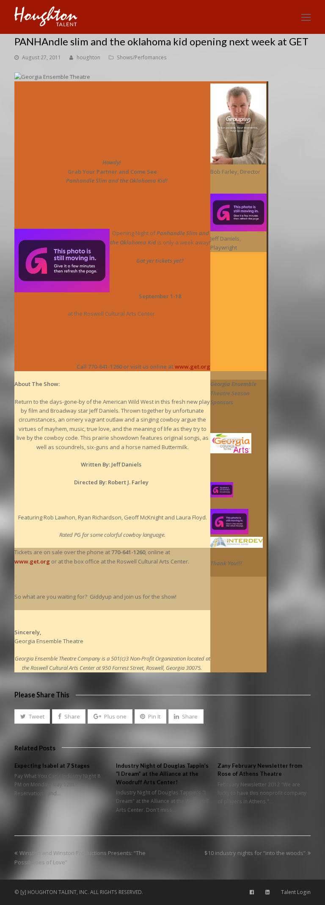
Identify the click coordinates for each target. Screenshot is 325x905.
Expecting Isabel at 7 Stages (52, 765)
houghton (88, 57)
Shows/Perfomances (142, 57)
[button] (32, 716)
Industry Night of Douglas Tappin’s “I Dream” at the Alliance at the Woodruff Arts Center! (162, 774)
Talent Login (296, 892)
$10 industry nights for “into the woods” (255, 853)
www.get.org (192, 366)
